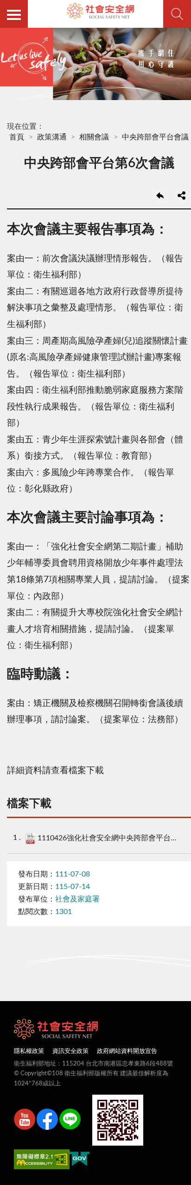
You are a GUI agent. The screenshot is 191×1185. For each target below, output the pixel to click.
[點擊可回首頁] (100, 11)
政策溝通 (52, 137)
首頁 (16, 137)
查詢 (177, 14)
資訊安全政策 (70, 1051)
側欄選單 (14, 14)
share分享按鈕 (181, 195)
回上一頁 (160, 195)
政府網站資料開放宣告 (127, 1051)
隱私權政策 (29, 1051)
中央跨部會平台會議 (155, 137)
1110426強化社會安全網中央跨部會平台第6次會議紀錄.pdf (110, 838)
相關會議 (94, 137)
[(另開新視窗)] (24, 1121)
